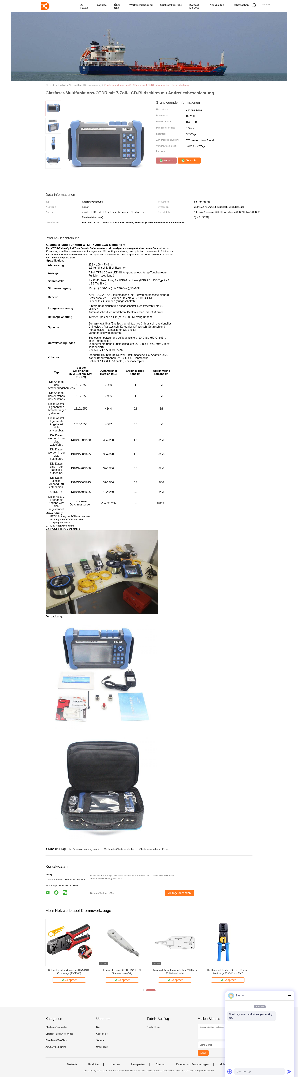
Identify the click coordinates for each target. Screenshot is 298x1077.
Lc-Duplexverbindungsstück (84, 849)
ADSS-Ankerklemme (56, 1047)
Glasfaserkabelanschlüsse (153, 849)
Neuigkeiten (217, 4)
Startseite (71, 1064)
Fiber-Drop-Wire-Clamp (57, 1040)
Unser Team (102, 1047)
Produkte (101, 4)
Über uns (117, 6)
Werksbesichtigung (141, 4)
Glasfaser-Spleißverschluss (59, 1033)
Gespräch (168, 160)
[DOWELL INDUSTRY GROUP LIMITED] (45, 6)
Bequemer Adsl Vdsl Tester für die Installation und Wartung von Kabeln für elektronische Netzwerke (69, 972)
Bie (98, 1027)
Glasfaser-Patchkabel (56, 1027)
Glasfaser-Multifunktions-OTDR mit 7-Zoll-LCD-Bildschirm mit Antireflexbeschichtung (146, 85)
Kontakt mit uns (194, 6)
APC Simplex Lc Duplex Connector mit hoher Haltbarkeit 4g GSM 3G (122, 972)
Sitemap (160, 1064)
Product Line (153, 1027)
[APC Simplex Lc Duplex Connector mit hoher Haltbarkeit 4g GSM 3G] (122, 942)
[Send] (289, 1071)
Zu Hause (84, 6)
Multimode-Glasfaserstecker (119, 849)
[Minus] (289, 996)
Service (100, 1040)
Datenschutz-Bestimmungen (192, 1064)
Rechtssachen (240, 4)
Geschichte (102, 1033)
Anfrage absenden (179, 893)
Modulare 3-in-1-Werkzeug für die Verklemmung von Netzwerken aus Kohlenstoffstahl (228, 972)
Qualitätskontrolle (171, 4)
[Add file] (229, 1071)
